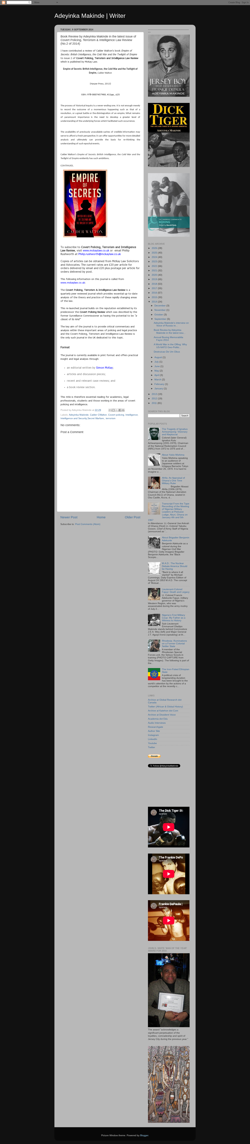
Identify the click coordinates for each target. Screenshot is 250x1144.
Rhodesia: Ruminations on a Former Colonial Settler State (174, 644)
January (159, 388)
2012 (155, 398)
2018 (155, 284)
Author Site (154, 731)
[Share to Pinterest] (123, 410)
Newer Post (68, 517)
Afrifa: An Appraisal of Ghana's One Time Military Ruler (173, 481)
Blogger (144, 1135)
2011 (154, 403)
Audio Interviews (157, 723)
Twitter (151, 747)
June (157, 366)
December (160, 305)
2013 (155, 394)
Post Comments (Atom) (87, 524)
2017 (155, 288)
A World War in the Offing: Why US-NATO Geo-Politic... (170, 345)
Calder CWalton (98, 415)
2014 (155, 301)
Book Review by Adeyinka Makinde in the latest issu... (170, 331)
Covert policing (116, 415)
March (158, 379)
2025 (155, 252)
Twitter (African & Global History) (165, 706)
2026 (155, 248)
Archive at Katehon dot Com (163, 710)
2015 (155, 297)
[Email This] (110, 410)
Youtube (152, 743)
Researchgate (155, 727)
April (157, 375)
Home (101, 517)
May (157, 370)
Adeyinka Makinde (79, 415)
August (158, 357)
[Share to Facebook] (120, 410)
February (159, 384)
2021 (155, 270)
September (160, 319)
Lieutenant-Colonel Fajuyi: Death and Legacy (175, 590)
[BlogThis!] (113, 410)
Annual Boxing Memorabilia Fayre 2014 (168, 338)
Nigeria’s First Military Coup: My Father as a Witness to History (173, 618)
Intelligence (132, 415)
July (156, 361)
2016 (155, 292)
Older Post (132, 517)
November (160, 310)
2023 (155, 261)
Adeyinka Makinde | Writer (90, 15)
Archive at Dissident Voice (162, 714)
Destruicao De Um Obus (167, 351)
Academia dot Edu (158, 719)
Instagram (153, 735)
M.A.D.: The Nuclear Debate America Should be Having (174, 566)
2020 (155, 275)
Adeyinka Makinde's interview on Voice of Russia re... (171, 324)
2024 (155, 257)
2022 (155, 266)
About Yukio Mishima (173, 455)
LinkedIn (152, 739)
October (159, 314)
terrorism (110, 418)
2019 (155, 279)
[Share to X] (116, 410)
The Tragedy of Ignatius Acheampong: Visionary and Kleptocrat (175, 432)
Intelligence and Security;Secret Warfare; (82, 418)
